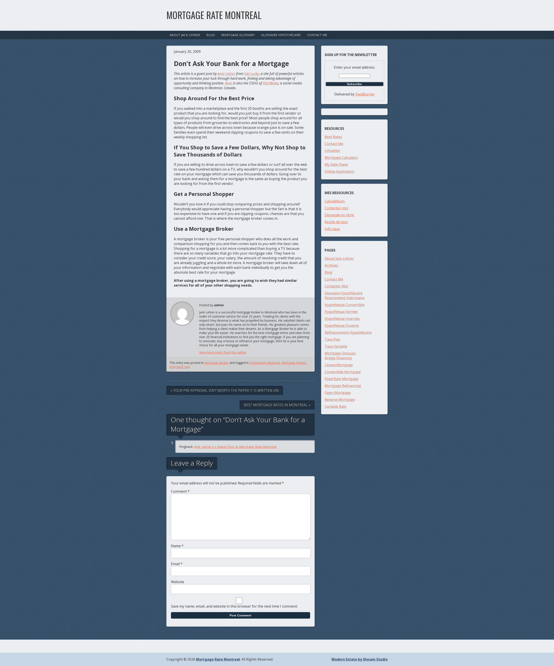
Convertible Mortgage (343, 371)
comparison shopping (265, 363)
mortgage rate (179, 367)
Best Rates (333, 136)
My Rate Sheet (336, 164)
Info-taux (332, 228)
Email (176, 563)
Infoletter (332, 150)
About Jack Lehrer (185, 35)
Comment (180, 491)
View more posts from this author (222, 352)
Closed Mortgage (339, 365)
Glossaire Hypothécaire (281, 35)
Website (177, 581)
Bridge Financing (338, 358)
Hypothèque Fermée (341, 311)
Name (177, 545)
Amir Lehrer (226, 73)
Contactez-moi (336, 208)
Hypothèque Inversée (342, 318)
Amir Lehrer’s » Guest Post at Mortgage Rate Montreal (235, 446)
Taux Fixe (332, 339)
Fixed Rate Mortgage (341, 378)
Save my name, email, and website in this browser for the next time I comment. (234, 606)
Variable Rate (335, 406)
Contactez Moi (336, 286)
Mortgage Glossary (238, 35)
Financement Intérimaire (344, 297)
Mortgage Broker (217, 363)
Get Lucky (251, 73)
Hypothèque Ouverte (342, 325)
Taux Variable (336, 346)
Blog (210, 35)
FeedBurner (365, 94)
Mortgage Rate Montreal (213, 15)
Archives (331, 265)
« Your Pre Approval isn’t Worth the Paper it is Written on (225, 390)
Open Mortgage (338, 392)
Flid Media (270, 83)
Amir (229, 83)
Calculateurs (335, 201)
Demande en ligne (339, 215)
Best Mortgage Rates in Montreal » (277, 405)
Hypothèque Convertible (344, 304)
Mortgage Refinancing (343, 385)
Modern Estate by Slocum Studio (360, 659)
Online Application (339, 171)
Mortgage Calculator (341, 157)
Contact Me (317, 35)
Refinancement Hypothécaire (348, 332)
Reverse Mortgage (340, 399)
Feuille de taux (336, 221)
